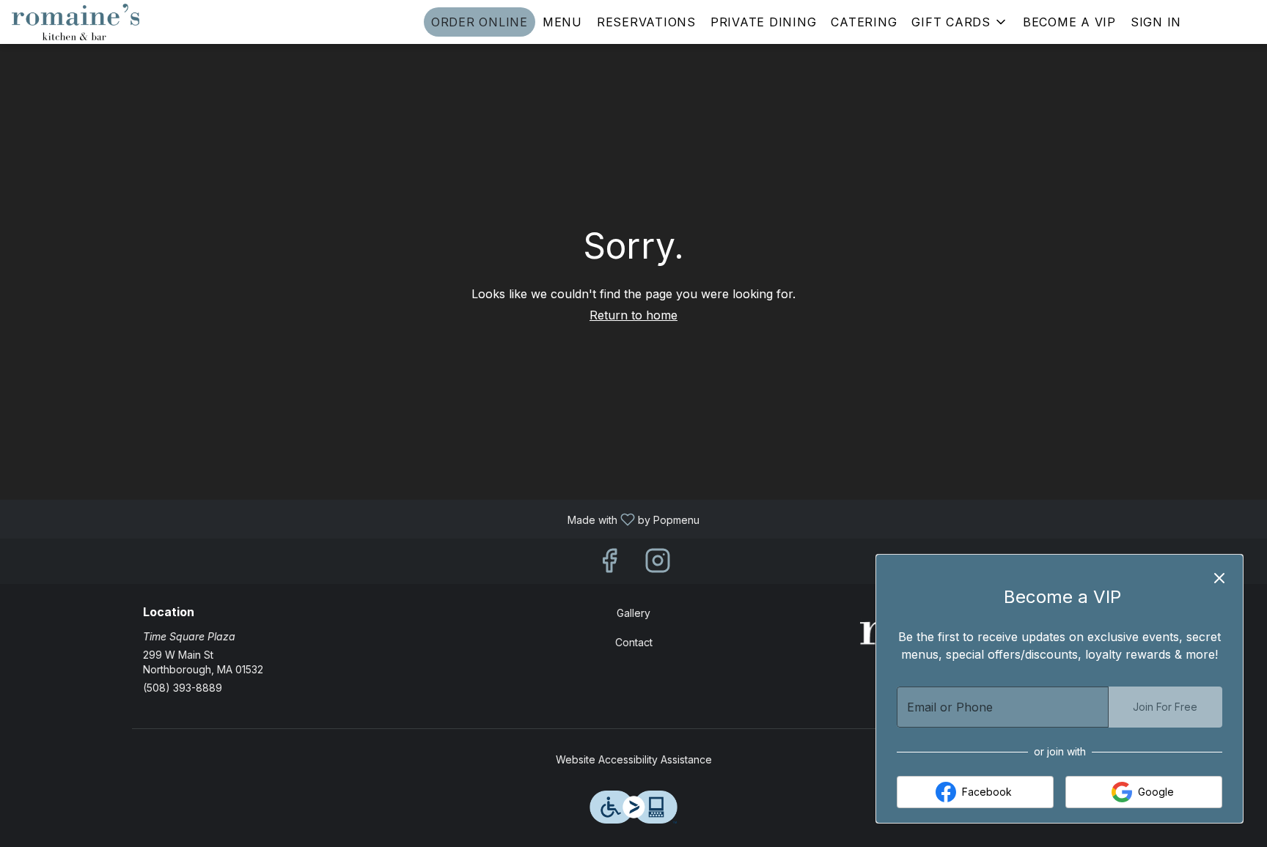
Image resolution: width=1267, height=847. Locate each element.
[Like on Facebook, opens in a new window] (609, 564)
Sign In (1156, 22)
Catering (864, 22)
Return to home (633, 315)
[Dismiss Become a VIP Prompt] (1219, 578)
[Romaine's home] (78, 22)
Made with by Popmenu (355, 518)
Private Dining (763, 22)
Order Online (479, 22)
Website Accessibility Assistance (634, 759)
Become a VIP (1069, 22)
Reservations (646, 22)
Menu (562, 22)
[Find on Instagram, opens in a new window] (657, 564)
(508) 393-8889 (182, 687)
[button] (960, 22)
